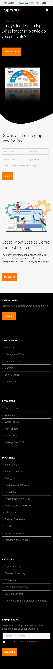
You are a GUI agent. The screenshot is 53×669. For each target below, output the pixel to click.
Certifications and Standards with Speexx (26, 600)
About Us (10, 347)
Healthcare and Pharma (17, 485)
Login (9, 316)
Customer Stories (14, 361)
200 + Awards (12, 374)
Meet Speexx (11, 428)
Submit (7, 176)
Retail (8, 526)
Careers (9, 368)
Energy (8, 478)
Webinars (10, 415)
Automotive (11, 464)
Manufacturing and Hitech (18, 505)
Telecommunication (15, 533)
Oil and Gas (11, 512)
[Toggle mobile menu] (47, 10)
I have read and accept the (23, 165)
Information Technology (17, 498)
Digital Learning (13, 566)
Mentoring (10, 580)
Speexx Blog (11, 408)
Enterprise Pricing (14, 593)
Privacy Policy (35, 165)
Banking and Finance (15, 471)
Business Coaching (15, 573)
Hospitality (10, 492)
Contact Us (11, 381)
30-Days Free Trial (14, 442)
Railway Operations (15, 519)
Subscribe (9, 652)
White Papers (12, 421)
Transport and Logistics (17, 539)
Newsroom (11, 435)
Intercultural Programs (17, 587)
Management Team (15, 354)
